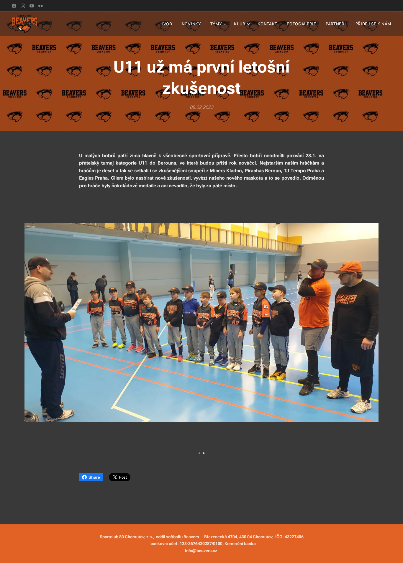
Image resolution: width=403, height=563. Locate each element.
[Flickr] (40, 6)
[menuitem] (168, 24)
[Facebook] (14, 6)
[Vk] (31, 6)
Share (94, 477)
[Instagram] (23, 6)
